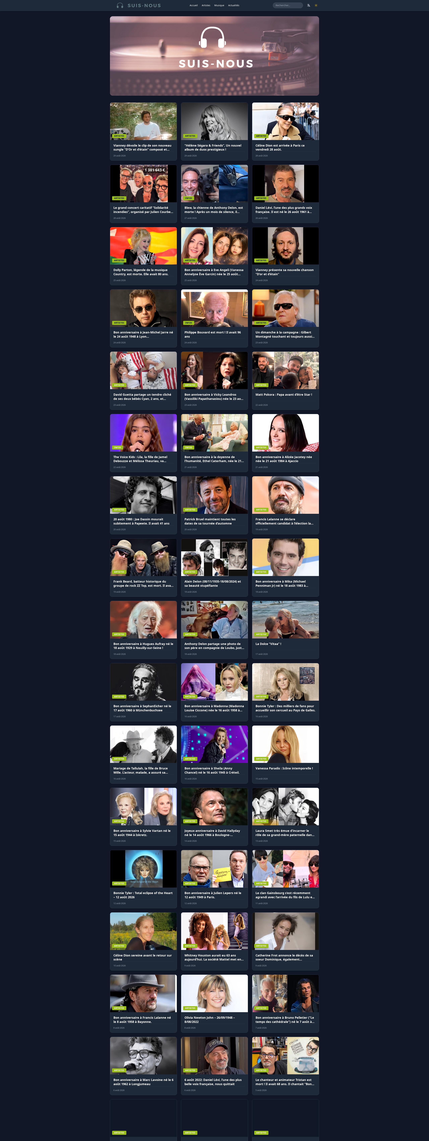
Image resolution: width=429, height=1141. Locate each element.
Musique (219, 5)
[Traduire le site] (309, 5)
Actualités (233, 5)
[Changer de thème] (316, 5)
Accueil (194, 5)
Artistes (206, 5)
